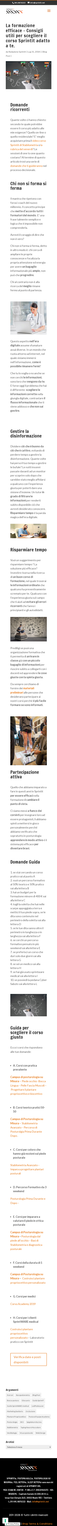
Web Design (40, 1433)
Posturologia (12, 1422)
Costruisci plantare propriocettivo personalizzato (21, 1333)
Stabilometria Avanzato (24, 1165)
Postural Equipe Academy (39, 1417)
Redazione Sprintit (17, 51)
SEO (22, 1422)
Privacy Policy (13, 1524)
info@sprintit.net (40, 1501)
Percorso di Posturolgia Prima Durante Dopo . (26, 1131)
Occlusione (30, 1411)
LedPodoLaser (38, 1406)
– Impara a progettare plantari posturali (27, 1169)
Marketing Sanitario (15, 1411)
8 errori (10, 1395)
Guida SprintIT (38, 1400)
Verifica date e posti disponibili (27, 1359)
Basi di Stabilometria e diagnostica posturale (26, 1244)
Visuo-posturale (26, 1433)
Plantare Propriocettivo (16, 1417)
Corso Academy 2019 (23, 1304)
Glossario (26, 1400)
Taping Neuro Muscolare (31, 1427)
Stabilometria (12, 1427)
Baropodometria (23, 1395)
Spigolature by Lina (34, 1422)
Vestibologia (12, 1433)
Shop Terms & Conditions (37, 1523)
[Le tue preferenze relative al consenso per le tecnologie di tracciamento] (5, 1521)
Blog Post (36, 1395)
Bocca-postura (13, 1400)
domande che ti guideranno (26, 165)
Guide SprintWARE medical (18, 1406)
